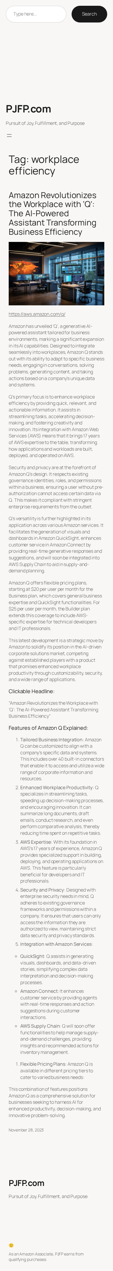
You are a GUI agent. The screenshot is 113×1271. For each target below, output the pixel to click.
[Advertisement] (56, 62)
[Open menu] (9, 135)
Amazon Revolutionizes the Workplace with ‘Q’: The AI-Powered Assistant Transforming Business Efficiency (52, 213)
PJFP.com (28, 108)
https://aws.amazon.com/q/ (37, 314)
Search (89, 14)
